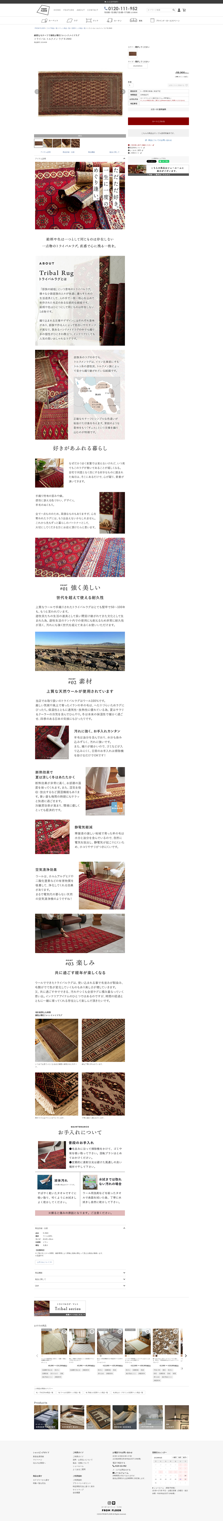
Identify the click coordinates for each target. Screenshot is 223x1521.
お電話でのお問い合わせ (122, 1452)
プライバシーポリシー (82, 1483)
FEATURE (68, 10)
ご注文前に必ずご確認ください (141, 145)
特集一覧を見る (39, 1483)
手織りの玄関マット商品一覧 (98, 1392)
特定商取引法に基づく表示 (83, 1486)
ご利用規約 (77, 1476)
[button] (37, 1356)
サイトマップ (78, 1490)
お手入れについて (43, 1262)
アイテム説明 (46, 152)
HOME (57, 10)
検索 (174, 10)
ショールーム (78, 1466)
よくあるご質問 (135, 150)
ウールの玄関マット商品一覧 (70, 1392)
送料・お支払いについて (83, 1460)
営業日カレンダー (159, 1452)
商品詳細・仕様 (68, 152)
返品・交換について (81, 1463)
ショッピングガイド (41, 1452)
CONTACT (92, 10)
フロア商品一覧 (52, 28)
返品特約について (136, 148)
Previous (37, 91)
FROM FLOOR (40, 28)
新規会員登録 (38, 1456)
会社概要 (76, 1493)
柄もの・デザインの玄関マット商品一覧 (129, 1392)
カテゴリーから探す (41, 1480)
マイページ (37, 1460)
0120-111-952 (120, 1466)
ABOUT (81, 10)
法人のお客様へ (39, 1463)
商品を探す (37, 1476)
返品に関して (114, 152)
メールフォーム (121, 1473)
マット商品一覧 (64, 28)
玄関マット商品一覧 (79, 28)
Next (122, 91)
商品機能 (91, 152)
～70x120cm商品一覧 (45, 1392)
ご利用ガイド (134, 153)
